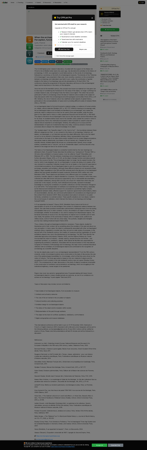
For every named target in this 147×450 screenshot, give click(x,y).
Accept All (99, 445)
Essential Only (115, 445)
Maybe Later (83, 49)
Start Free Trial (65, 49)
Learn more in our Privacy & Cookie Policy (63, 446)
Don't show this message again (65, 56)
